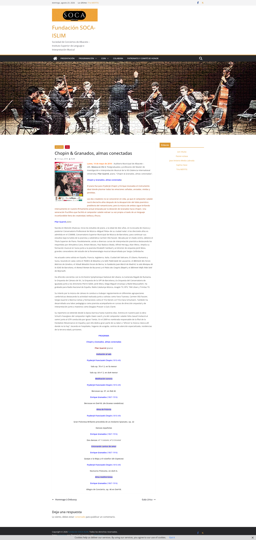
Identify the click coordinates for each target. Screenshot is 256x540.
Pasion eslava (182, 156)
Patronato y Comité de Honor (142, 58)
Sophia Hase (93, 2)
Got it (172, 537)
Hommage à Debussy (66, 499)
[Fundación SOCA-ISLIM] (55, 58)
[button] (95, 58)
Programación (86, 58)
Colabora (118, 58)
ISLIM (73, 159)
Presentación (68, 58)
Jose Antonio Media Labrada (181, 160)
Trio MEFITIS (181, 169)
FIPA (67, 147)
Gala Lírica (147, 499)
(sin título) (181, 152)
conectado (80, 516)
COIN (103, 58)
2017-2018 (59, 147)
